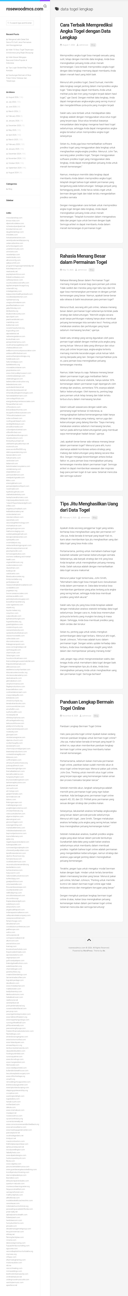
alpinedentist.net (12, 334)
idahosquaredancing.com (16, 452)
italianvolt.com (12, 463)
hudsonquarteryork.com (16, 1158)
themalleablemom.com (15, 771)
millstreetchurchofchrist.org (17, 1206)
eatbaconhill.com (13, 263)
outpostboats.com (13, 616)
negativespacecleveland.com (17, 842)
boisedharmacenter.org (15, 602)
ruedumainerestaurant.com (17, 729)
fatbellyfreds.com (13, 1153)
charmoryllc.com (13, 653)
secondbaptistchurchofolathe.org (19, 1251)
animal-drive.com (13, 944)
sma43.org (10, 1079)
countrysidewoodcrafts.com (17, 283)
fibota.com (10, 1161)
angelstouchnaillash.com (16, 509)
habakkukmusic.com (14, 997)
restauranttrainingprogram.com (18, 545)
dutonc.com (11, 799)
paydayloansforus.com (15, 274)
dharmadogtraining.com (16, 1260)
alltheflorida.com (13, 1198)
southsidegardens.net (14, 1136)
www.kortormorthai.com (16, 1040)
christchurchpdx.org (14, 701)
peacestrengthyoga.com (16, 1028)
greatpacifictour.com (14, 881)
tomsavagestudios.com (15, 554)
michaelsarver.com (14, 526)
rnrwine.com (11, 1240)
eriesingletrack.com (14, 483)
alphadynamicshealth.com (16, 1215)
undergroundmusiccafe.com (17, 1280)
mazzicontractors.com (15, 1141)
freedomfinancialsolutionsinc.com (20, 1031)
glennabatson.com (13, 681)
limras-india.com (13, 221)
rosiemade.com (12, 489)
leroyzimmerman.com (15, 1232)
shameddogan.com (14, 969)
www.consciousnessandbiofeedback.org (22, 1124)
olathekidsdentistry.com (15, 494)
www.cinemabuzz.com (15, 1110)
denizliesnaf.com (13, 924)
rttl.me (8, 1265)
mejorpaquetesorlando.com (17, 500)
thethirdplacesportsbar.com (17, 1144)
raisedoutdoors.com (14, 438)
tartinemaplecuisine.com (16, 783)
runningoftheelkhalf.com (16, 1023)
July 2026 (12, 102)
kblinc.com (10, 480)
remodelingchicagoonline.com (18, 1082)
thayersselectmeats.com (16, 952)
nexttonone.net (12, 1000)
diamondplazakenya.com (16, 1175)
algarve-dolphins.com (15, 816)
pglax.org (10, 839)
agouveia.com (12, 1249)
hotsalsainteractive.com (15, 238)
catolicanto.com (12, 574)
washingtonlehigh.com (15, 1096)
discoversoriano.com (15, 641)
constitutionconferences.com (18, 927)
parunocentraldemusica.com (17, 1167)
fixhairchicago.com (14, 921)
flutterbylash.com (13, 1217)
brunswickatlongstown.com (17, 780)
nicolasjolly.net (12, 715)
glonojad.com (11, 735)
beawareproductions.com (16, 752)
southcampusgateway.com (17, 345)
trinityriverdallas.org (14, 579)
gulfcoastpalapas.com (15, 961)
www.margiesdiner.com (15, 1062)
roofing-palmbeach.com (16, 421)
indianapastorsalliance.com (17, 912)
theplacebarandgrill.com (15, 901)
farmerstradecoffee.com (16, 977)
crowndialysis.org (13, 543)
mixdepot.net (11, 1113)
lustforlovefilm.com (14, 712)
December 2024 (14, 154)
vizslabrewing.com (13, 469)
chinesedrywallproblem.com (17, 850)
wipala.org (10, 607)
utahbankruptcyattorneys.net (17, 444)
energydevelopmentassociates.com (20, 401)
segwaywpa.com (13, 958)
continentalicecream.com (16, 692)
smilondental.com (13, 514)
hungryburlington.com (15, 777)
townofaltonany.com (14, 836)
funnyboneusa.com (14, 859)
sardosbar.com (12, 461)
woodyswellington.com (15, 1150)
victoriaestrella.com (14, 884)
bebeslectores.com (14, 384)
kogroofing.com (12, 331)
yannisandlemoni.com (15, 475)
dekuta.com (11, 1107)
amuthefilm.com (12, 709)
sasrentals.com (12, 520)
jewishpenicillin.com (14, 551)
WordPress (88, 951)
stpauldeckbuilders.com (15, 1051)
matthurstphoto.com (14, 1195)
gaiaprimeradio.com (14, 794)
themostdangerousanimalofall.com (20, 661)
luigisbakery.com (13, 1099)
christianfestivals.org (14, 811)
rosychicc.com (12, 613)
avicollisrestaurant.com (15, 895)
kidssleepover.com (13, 269)
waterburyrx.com (13, 904)
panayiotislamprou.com (15, 342)
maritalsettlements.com (15, 828)
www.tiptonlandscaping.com (17, 1088)
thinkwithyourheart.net (15, 441)
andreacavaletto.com (14, 596)
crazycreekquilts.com (14, 695)
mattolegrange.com (14, 805)
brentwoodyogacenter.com (17, 1085)
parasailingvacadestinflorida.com (19, 1209)
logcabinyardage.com (15, 980)
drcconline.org (12, 898)
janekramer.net (12, 785)
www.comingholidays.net (16, 647)
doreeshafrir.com (13, 746)
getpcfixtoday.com (13, 308)
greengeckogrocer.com (15, 528)
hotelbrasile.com (13, 359)
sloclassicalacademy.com (16, 675)
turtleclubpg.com (13, 879)
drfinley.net (10, 1234)
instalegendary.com (14, 291)
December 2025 (14, 126)
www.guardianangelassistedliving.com (21, 1169)
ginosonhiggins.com (14, 822)
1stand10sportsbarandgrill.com (19, 503)
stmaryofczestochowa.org (17, 763)
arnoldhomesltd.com (14, 427)
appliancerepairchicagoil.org (17, 286)
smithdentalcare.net (14, 1277)
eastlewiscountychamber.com (18, 670)
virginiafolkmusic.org (14, 562)
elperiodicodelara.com (15, 223)
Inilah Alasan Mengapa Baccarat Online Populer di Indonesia (16, 60)
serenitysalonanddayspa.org (17, 240)
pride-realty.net (12, 1212)
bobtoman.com (12, 325)
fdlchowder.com (12, 1065)
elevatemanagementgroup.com (18, 1229)
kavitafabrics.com (13, 867)
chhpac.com (11, 1257)
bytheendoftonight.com (15, 619)
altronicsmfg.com (13, 260)
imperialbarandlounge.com (17, 435)
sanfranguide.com (13, 650)
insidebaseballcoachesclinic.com (19, 1200)
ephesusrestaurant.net (15, 1147)
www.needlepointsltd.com (16, 1068)
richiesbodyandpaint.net (15, 226)
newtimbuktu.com (13, 257)
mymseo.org (11, 1254)
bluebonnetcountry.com (15, 314)
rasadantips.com (13, 255)
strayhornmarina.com (15, 684)
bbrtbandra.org (12, 311)
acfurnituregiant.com (14, 246)
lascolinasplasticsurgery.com (18, 1073)
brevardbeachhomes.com (16, 410)
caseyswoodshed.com (15, 918)
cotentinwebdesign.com (15, 376)
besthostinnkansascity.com (17, 1274)
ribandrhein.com (12, 568)
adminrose (83, 45)
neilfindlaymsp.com (14, 893)
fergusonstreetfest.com (15, 1189)
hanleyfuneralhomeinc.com (17, 497)
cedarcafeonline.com (14, 243)
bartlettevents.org (13, 365)
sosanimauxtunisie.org (15, 328)
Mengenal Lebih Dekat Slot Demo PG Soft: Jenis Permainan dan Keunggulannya (18, 42)
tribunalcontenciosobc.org (16, 672)
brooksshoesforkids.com (16, 949)
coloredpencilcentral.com (16, 430)
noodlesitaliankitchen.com (16, 297)
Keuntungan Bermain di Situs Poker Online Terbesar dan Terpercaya (18, 78)
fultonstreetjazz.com (14, 362)
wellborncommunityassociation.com (21, 351)
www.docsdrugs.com (15, 1059)
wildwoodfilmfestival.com (16, 353)
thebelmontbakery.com (15, 277)
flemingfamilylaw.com (15, 1237)
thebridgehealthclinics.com (17, 963)
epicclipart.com (12, 317)
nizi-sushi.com (12, 788)
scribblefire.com (12, 588)
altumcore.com (12, 941)
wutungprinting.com (14, 825)
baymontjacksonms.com (16, 833)
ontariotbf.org (11, 288)
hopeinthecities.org (13, 622)
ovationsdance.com (14, 565)
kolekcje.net (10, 571)
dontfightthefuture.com (15, 424)
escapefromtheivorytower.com (18, 413)
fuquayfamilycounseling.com (18, 1246)
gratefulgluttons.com (14, 624)
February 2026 (14, 116)
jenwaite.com (11, 1226)
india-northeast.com (14, 418)
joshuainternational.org (15, 1006)
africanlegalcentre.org (15, 720)
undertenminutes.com (15, 249)
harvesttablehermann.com (16, 396)
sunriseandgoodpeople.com (17, 848)
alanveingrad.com (13, 819)
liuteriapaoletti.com (13, 845)
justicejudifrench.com (14, 766)
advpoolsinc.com (13, 907)
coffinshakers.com (13, 760)
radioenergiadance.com (15, 336)
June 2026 (12, 107)
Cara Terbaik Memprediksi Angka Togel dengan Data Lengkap (86, 31)
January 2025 (13, 149)
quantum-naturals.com (15, 1184)
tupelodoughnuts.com (15, 492)
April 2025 (12, 135)
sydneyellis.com (12, 540)
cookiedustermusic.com (16, 862)
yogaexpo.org (11, 591)
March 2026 (13, 111)
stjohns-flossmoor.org (15, 856)
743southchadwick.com (16, 415)
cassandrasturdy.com (15, 630)
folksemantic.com (13, 458)
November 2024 (14, 158)
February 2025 (14, 144)
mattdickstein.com (13, 989)
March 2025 (13, 140)
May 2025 (12, 130)
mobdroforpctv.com (14, 627)
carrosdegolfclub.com (15, 398)
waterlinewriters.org (14, 966)
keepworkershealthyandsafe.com (19, 294)
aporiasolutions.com (14, 955)
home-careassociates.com (17, 593)
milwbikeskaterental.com (16, 831)
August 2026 (13, 97)
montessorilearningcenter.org (18, 1186)
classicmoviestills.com (15, 636)
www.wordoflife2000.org (16, 449)
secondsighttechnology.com (17, 523)
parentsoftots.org (13, 972)
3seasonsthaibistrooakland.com (19, 585)
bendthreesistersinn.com (16, 853)
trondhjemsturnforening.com (17, 1172)
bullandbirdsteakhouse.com (17, 1071)
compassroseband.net (15, 938)
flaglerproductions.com (15, 687)
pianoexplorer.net (13, 1133)
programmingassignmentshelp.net (20, 266)
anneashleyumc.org (14, 1045)
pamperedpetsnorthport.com (17, 486)
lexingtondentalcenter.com (16, 537)
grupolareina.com (13, 370)
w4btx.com (10, 506)
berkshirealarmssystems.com (18, 466)
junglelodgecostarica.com (16, 808)
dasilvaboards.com (14, 678)
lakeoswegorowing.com (16, 1243)
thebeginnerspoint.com (15, 644)
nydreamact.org (12, 300)
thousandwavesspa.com (16, 887)
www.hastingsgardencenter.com (19, 1130)
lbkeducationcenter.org (15, 576)
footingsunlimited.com (15, 1054)
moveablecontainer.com (16, 367)
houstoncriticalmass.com (16, 658)
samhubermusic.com (15, 1282)
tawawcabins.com (13, 455)
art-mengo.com (12, 791)
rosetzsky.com (12, 732)
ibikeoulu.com (11, 757)
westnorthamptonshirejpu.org (18, 356)
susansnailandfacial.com (16, 1008)
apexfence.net (11, 1285)
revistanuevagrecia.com (15, 737)
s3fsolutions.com (13, 407)
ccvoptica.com (12, 1093)
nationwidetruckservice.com (17, 876)
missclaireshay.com (14, 218)
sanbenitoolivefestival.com (17, 633)
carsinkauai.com (13, 1203)
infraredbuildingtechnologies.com (19, 393)
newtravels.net (12, 271)
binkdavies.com (12, 698)
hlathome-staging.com (15, 531)
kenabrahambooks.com (16, 703)
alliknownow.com (13, 667)
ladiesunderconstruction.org (17, 382)
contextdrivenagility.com (15, 754)
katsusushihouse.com (15, 723)
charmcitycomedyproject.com (18, 749)
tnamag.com (11, 946)
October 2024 (13, 163)
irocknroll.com (12, 447)
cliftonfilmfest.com (13, 432)
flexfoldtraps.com (13, 1034)
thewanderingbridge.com (16, 768)
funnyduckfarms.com (15, 1223)
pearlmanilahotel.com (15, 319)
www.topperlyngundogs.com (17, 1020)
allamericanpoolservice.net (17, 548)
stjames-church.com (14, 740)
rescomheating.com (14, 1268)
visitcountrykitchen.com (15, 814)
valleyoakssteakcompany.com (18, 915)
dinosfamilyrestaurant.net (16, 390)
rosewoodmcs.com (20, 9)
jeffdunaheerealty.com (15, 1025)
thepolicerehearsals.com (16, 664)
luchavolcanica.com (14, 870)
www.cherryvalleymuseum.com (18, 373)
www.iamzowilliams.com (16, 1127)
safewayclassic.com (14, 280)
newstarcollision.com (15, 517)
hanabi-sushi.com (13, 1102)
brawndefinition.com (14, 689)
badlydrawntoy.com (14, 992)
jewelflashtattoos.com (15, 305)
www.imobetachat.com (15, 986)
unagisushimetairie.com (15, 302)
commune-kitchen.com (15, 706)
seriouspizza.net (12, 935)
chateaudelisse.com (14, 348)
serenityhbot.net (12, 1003)
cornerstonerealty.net (14, 1121)
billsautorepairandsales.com (17, 1181)
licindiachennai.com (14, 229)
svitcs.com (10, 932)
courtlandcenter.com (14, 890)
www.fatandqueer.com (15, 1042)
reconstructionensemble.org (17, 864)
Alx (104, 951)
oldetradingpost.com (14, 379)
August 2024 (13, 173)
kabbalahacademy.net (15, 511)
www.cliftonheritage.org (15, 1076)
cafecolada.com (12, 639)
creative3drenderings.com (16, 975)
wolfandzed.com (13, 1104)
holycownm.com (13, 873)
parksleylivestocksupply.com (17, 599)
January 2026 (13, 121)
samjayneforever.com (15, 1192)
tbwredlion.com (12, 1178)
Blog (10, 189)
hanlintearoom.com (14, 1220)
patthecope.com (12, 929)
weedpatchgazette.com (15, 478)
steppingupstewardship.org (17, 1090)
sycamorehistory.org (14, 1119)
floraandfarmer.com (14, 404)
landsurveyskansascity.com (17, 1048)
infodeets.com (12, 235)
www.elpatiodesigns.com (16, 1155)
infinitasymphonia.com (15, 718)
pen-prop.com (12, 1011)
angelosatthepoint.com (15, 910)
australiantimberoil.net (15, 387)
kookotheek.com (13, 339)
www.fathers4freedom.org (16, 1017)
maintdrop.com (12, 322)
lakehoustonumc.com (15, 994)
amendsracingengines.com (17, 1037)
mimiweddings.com (14, 1271)
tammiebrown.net (13, 797)
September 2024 (14, 168)
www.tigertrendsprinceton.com (18, 1014)
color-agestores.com (14, 605)
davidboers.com (12, 983)
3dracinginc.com (13, 656)
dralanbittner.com (13, 472)
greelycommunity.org (14, 726)
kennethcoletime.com (14, 774)
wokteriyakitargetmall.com (16, 534)
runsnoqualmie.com (14, 1057)
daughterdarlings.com (15, 232)
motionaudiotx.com (14, 1263)
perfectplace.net (12, 582)
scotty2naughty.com (14, 743)
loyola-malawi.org (13, 610)
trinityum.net (11, 1138)
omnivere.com (12, 252)
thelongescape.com (14, 802)
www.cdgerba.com (13, 1164)
